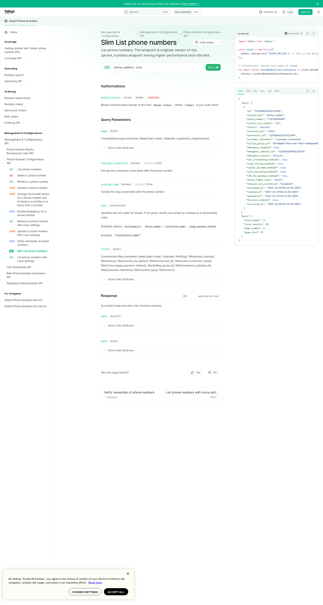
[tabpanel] (276, 169)
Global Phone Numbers (23, 20)
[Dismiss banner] (317, 3)
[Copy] (201, 67)
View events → (190, 3)
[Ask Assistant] (313, 33)
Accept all (116, 592)
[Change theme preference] (319, 12)
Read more (95, 582)
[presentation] (276, 59)
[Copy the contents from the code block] (307, 33)
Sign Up (305, 11)
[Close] (128, 573)
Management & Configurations (110, 33)
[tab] (240, 91)
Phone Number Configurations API (201, 33)
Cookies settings (85, 592)
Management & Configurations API (158, 33)
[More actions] (219, 42)
